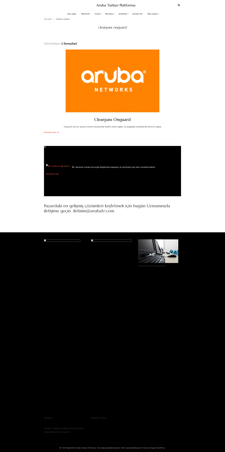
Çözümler (123, 14)
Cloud (97, 14)
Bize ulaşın (153, 14)
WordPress (160, 448)
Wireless (109, 14)
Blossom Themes (141, 448)
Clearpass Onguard (112, 119)
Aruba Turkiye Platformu (115, 5)
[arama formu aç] (179, 5)
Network (85, 14)
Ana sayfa (71, 14)
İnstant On (137, 14)
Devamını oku (50, 132)
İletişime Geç (52, 173)
